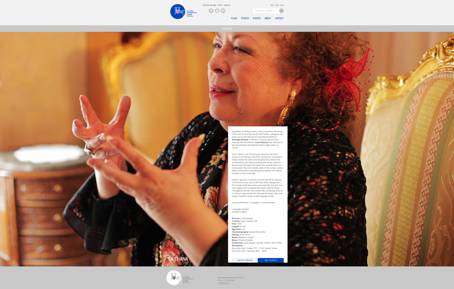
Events (257, 18)
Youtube (217, 10)
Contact (279, 18)
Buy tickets (271, 260)
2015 (277, 5)
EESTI (220, 5)
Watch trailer (244, 260)
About (268, 18)
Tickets (245, 18)
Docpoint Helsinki (209, 5)
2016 (282, 5)
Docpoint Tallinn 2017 (183, 11)
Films (234, 18)
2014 (272, 5)
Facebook (211, 10)
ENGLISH (227, 5)
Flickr (223, 10)
